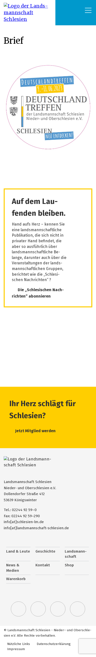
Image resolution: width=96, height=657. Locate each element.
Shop (69, 565)
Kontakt (42, 565)
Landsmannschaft (76, 554)
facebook (38, 609)
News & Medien (12, 568)
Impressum (16, 649)
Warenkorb (16, 579)
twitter (18, 609)
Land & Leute (18, 551)
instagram (57, 609)
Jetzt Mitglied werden (35, 430)
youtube (77, 609)
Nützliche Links (18, 644)
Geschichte (45, 551)
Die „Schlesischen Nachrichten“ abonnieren (38, 293)
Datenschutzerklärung (54, 644)
